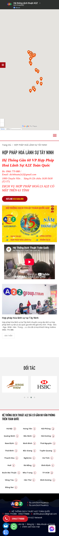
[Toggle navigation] (55, 135)
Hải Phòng (47, 428)
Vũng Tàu (11, 480)
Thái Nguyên (47, 443)
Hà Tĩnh (47, 458)
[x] (2, 65)
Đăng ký (30, 524)
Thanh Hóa (10, 458)
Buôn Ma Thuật (10, 472)
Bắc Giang (29, 450)
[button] (24, 397)
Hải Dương (47, 436)
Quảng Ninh (11, 436)
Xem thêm (8, 335)
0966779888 (23, 513)
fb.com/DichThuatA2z (39, 502)
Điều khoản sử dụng (46, 524)
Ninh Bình (29, 443)
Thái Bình (11, 450)
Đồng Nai (10, 487)
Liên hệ (21, 524)
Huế (11, 465)
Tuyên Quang (47, 450)
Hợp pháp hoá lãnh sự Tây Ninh (30, 145)
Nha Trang (29, 472)
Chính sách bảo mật (31, 526)
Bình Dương (47, 480)
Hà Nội (10, 428)
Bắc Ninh (29, 436)
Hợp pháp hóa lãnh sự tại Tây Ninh (20, 317)
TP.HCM (47, 472)
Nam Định (11, 443)
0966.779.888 (11, 513)
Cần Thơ (29, 480)
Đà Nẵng (29, 465)
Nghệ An (29, 458)
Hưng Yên (29, 428)
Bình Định (47, 465)
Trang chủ (6, 145)
